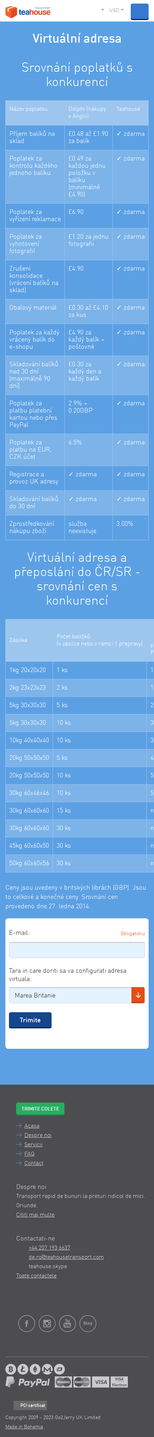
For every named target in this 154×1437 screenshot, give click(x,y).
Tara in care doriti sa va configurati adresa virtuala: (67, 975)
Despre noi (38, 1135)
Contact (33, 1163)
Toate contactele (36, 1276)
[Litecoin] (23, 1369)
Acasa (31, 1126)
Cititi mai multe (35, 1215)
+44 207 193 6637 (49, 1248)
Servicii (33, 1145)
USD (114, 10)
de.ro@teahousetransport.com (66, 1257)
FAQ (29, 1154)
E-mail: (19, 933)
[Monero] (47, 1369)
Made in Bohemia (24, 1426)
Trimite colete (40, 1109)
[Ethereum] (35, 1369)
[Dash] (59, 1369)
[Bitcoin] (10, 1369)
